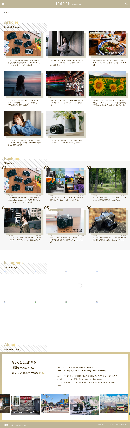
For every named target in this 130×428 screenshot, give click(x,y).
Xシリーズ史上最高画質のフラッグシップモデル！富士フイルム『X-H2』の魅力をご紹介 (66, 142)
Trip (51, 58)
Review (10, 58)
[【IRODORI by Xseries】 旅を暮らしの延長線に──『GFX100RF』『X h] (111, 285)
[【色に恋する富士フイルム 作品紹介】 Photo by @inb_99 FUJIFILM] (19, 316)
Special (52, 98)
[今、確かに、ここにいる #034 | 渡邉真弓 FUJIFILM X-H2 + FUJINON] (50, 316)
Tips (94, 58)
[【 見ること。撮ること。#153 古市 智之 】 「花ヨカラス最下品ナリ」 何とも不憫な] (50, 285)
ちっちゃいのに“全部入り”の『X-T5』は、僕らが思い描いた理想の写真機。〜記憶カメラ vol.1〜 (109, 239)
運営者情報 (100, 424)
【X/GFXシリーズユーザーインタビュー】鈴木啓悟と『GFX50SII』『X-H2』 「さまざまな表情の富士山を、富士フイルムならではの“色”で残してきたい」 (109, 103)
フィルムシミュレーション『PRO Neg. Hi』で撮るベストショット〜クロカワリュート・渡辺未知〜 (66, 103)
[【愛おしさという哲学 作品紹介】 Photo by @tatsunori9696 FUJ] (80, 316)
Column (95, 195)
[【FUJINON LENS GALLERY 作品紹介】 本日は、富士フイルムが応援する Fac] (111, 316)
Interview (11, 98)
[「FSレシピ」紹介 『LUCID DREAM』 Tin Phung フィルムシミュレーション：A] (80, 285)
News (52, 138)
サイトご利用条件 (109, 424)
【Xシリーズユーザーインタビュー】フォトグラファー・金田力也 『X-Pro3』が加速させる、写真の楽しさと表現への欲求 (24, 103)
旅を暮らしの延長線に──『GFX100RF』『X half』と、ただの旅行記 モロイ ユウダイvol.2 (109, 199)
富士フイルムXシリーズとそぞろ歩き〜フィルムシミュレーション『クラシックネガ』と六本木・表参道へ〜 (66, 63)
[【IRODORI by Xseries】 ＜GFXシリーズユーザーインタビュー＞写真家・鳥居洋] (19, 285)
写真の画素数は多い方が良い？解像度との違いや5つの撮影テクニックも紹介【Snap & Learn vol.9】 (109, 63)
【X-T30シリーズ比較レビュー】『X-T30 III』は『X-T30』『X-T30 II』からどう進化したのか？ (24, 239)
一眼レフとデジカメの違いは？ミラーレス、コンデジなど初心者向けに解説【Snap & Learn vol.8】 (66, 240)
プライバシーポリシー (121, 424)
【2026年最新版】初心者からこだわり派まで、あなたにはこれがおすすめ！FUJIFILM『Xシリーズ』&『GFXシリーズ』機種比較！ (24, 63)
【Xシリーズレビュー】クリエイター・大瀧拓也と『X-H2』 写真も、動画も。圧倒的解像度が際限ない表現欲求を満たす (24, 143)
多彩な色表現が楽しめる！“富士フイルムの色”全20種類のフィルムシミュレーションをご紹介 (66, 199)
